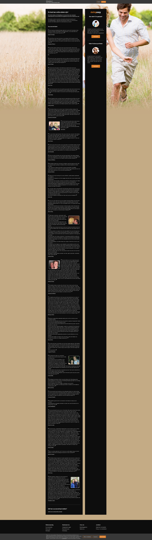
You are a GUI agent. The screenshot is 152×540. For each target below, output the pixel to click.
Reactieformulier (65, 529)
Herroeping (64, 530)
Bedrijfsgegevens (83, 527)
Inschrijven (103, 1)
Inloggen (98, 1)
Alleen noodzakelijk (87, 536)
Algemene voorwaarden (101, 527)
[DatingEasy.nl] (96, 12)
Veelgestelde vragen (66, 527)
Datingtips (48, 530)
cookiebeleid (64, 538)
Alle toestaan (102, 536)
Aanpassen (95, 536)
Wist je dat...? (48, 529)
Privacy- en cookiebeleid (101, 529)
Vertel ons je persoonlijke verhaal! (55, 511)
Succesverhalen (49, 527)
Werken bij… (82, 529)
